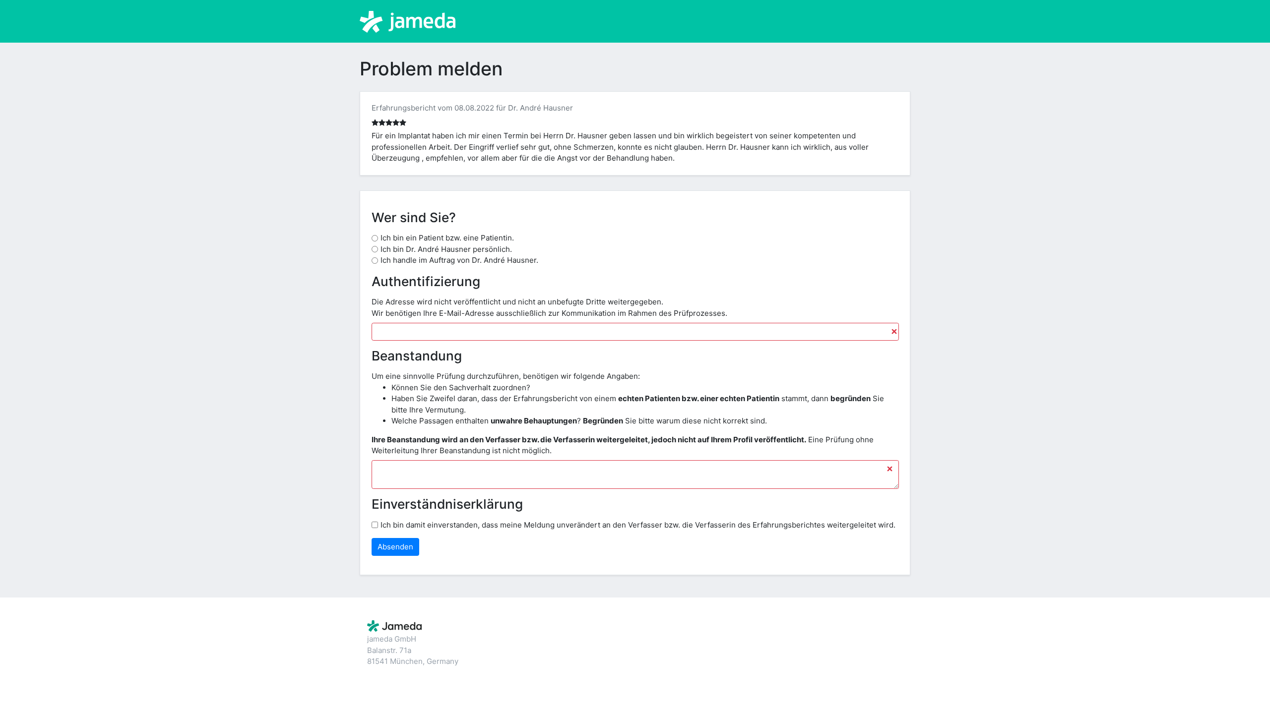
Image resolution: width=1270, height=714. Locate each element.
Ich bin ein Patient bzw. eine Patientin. (447, 237)
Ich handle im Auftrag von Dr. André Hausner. (459, 260)
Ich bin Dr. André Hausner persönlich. (446, 249)
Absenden (395, 546)
